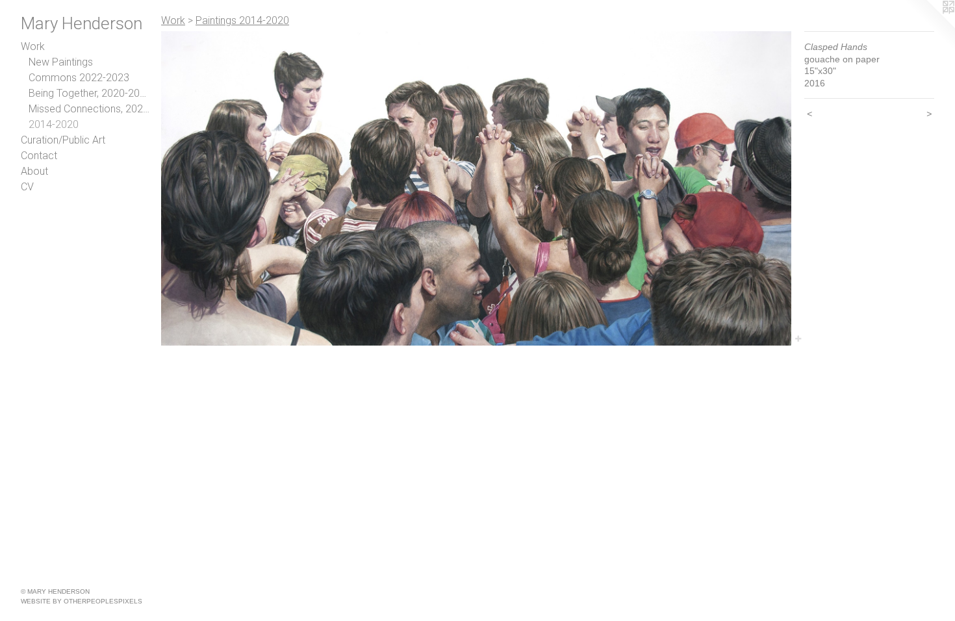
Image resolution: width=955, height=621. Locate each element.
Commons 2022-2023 (79, 77)
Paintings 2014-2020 (242, 20)
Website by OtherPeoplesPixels (81, 601)
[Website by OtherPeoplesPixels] (929, 26)
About (34, 171)
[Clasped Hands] (476, 188)
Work (33, 46)
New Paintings (61, 62)
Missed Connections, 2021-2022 (90, 109)
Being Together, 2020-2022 (90, 93)
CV (27, 187)
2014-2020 (54, 124)
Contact (39, 155)
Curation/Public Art (63, 140)
